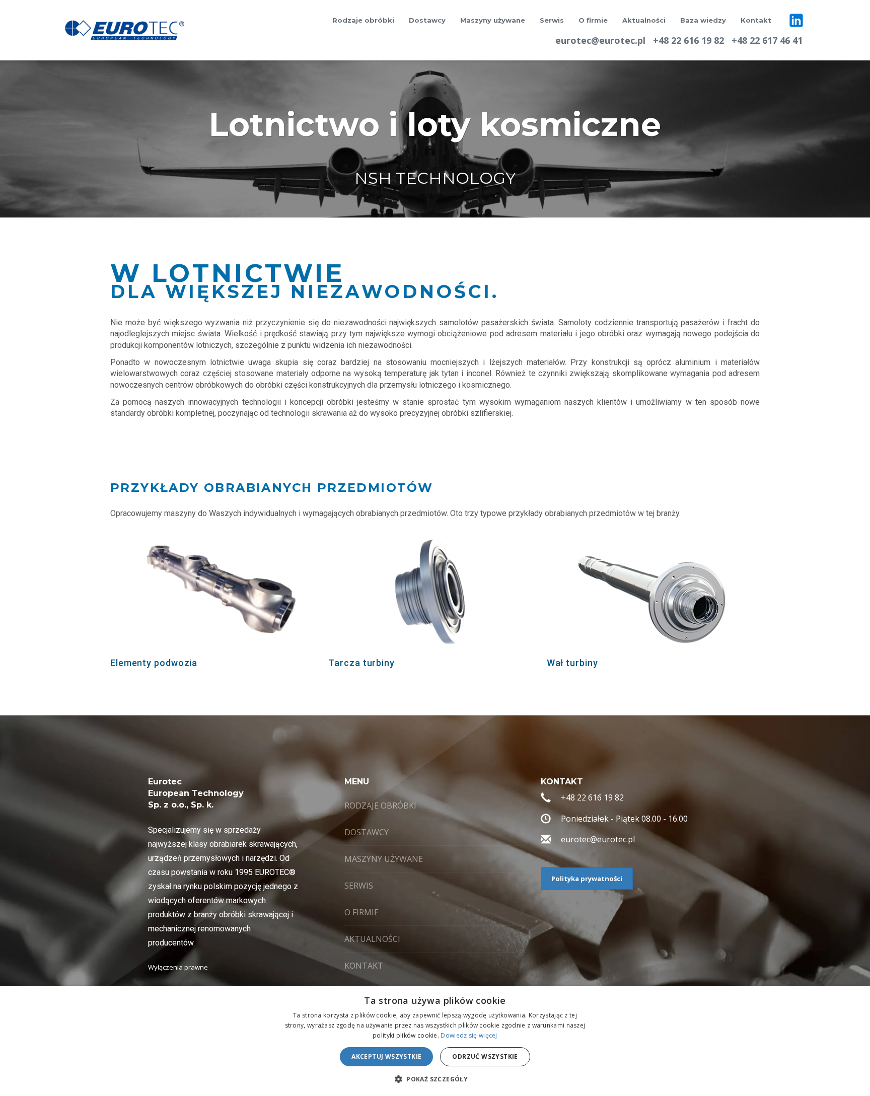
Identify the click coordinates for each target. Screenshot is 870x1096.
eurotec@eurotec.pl (600, 40)
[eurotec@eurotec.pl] (546, 841)
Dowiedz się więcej (469, 1035)
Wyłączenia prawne (178, 967)
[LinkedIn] (796, 20)
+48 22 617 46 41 (767, 40)
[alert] (435, 1041)
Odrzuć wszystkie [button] (485, 1056)
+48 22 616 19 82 (688, 40)
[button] (435, 1079)
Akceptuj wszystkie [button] (386, 1056)
